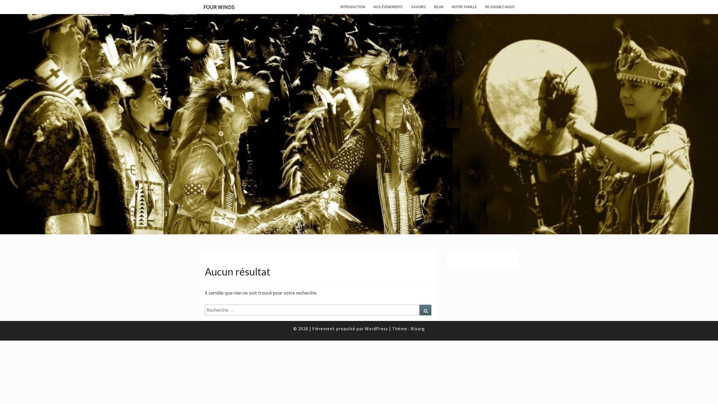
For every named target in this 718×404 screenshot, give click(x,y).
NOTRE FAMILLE (464, 6)
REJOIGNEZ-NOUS (500, 6)
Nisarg (418, 328)
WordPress (376, 328)
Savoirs (418, 6)
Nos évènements (388, 6)
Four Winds (218, 6)
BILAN (438, 6)
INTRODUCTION (352, 6)
